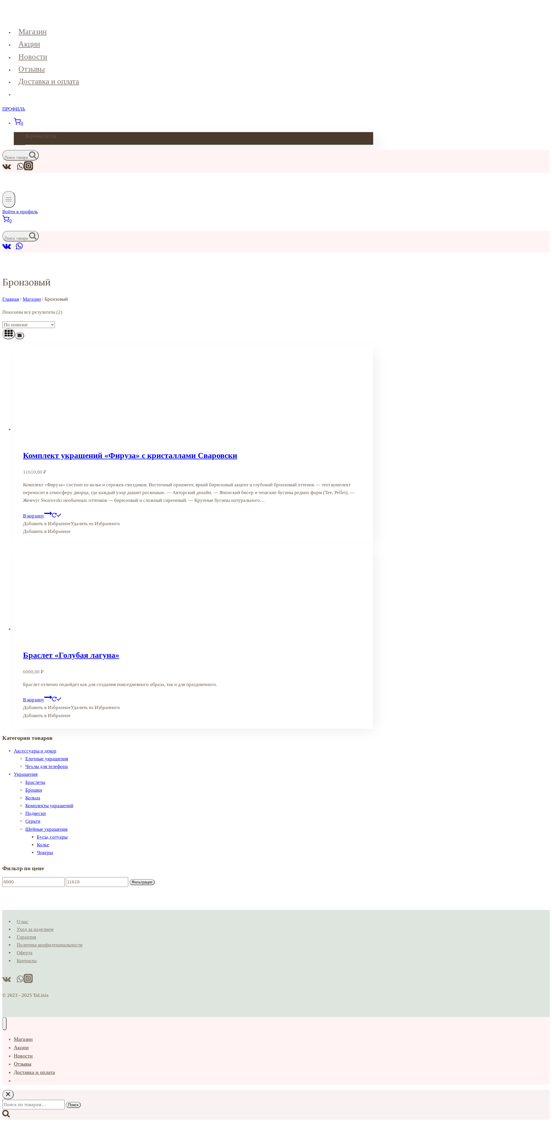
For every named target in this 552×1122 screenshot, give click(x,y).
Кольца (32, 798)
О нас (22, 921)
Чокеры (45, 852)
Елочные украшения (46, 758)
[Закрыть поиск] (8, 1094)
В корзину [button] (33, 516)
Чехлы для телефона (46, 766)
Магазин (32, 31)
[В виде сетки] (8, 334)
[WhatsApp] (19, 248)
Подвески (35, 813)
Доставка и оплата (48, 81)
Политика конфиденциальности (50, 945)
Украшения (26, 774)
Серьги (32, 821)
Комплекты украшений (49, 805)
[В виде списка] (19, 335)
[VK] (6, 248)
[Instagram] (28, 169)
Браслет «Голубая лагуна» (71, 655)
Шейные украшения (46, 829)
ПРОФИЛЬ (13, 109)
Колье (43, 844)
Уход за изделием (35, 929)
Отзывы (31, 69)
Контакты (27, 960)
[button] (71, 523)
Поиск (73, 1105)
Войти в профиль (20, 211)
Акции (29, 44)
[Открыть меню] (8, 199)
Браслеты (35, 782)
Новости (32, 56)
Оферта (24, 952)
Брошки (33, 790)
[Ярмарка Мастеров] (13, 248)
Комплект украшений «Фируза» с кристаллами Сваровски (130, 455)
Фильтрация (142, 882)
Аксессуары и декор (35, 751)
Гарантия (26, 937)
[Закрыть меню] (4, 1023)
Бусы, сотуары (52, 837)
